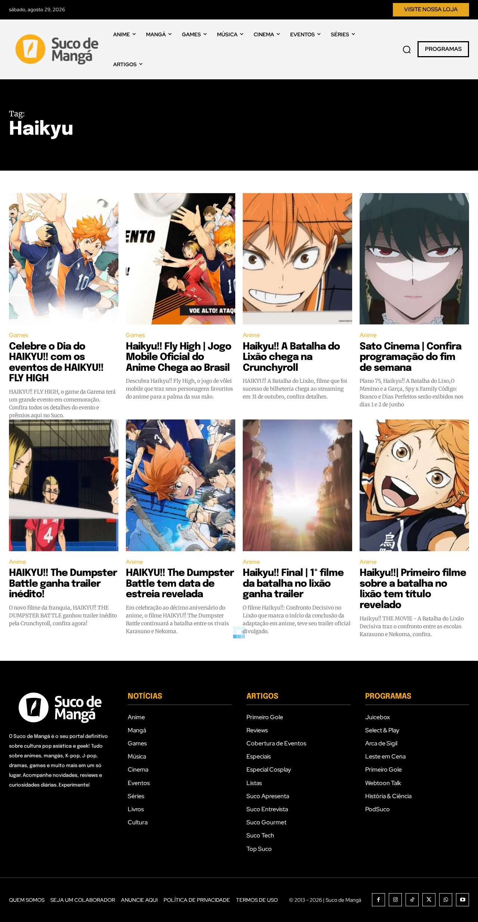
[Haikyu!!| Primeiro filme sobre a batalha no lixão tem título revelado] (414, 485)
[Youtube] (462, 899)
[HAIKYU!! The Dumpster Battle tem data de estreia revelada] (180, 485)
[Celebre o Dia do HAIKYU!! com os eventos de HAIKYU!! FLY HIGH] (63, 259)
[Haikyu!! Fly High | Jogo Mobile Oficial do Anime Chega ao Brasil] (180, 259)
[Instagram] (395, 899)
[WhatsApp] (445, 899)
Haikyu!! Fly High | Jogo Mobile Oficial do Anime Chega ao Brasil (178, 357)
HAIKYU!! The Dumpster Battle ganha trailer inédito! (63, 583)
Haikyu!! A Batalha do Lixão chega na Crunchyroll (291, 357)
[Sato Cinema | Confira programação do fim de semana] (414, 259)
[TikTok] (412, 899)
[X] (428, 899)
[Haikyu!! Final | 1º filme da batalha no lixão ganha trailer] (297, 485)
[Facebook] (378, 899)
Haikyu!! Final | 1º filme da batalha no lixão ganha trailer (293, 583)
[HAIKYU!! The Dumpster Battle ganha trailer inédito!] (63, 485)
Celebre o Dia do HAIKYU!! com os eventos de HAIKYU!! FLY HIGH (56, 363)
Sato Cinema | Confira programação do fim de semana (410, 357)
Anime (251, 335)
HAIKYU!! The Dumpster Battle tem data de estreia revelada (180, 583)
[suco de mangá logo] (58, 49)
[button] (407, 49)
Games (18, 335)
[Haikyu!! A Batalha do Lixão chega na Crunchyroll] (297, 259)
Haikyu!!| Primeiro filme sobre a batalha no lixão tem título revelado (413, 589)
